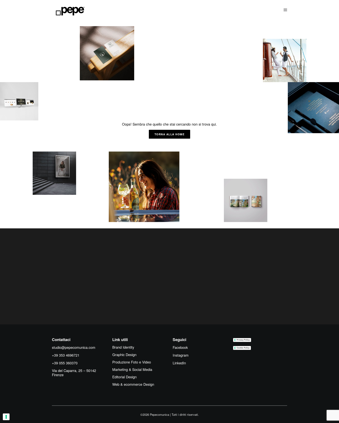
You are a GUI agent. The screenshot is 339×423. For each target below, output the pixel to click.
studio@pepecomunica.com (73, 347)
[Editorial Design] (245, 200)
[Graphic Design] (313, 107)
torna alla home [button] (169, 134)
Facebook (180, 347)
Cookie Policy (243, 348)
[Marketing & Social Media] (54, 173)
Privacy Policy (243, 340)
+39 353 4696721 (65, 355)
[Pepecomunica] (70, 11)
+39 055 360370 (65, 362)
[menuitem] (123, 347)
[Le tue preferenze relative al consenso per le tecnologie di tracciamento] (6, 416)
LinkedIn (179, 362)
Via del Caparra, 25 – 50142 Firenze (74, 372)
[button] (285, 10)
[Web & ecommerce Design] (19, 101)
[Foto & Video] (284, 60)
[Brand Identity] (107, 53)
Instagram (181, 355)
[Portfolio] (144, 187)
